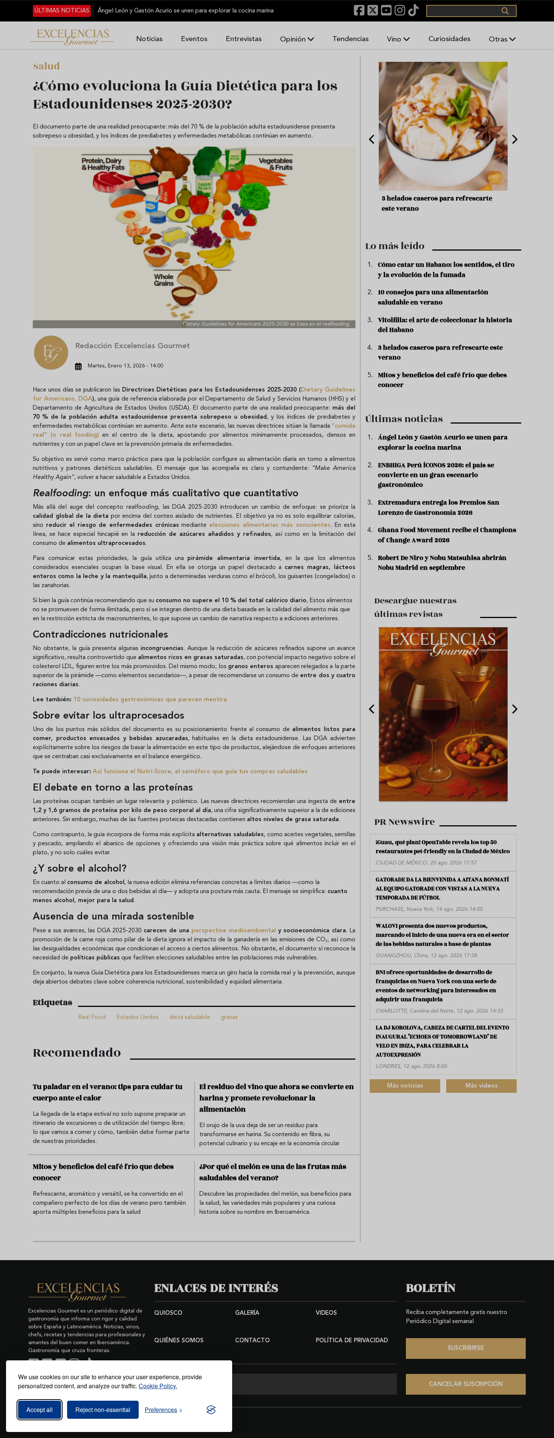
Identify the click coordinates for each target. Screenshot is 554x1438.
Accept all (39, 1409)
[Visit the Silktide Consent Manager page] (211, 1410)
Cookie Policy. (158, 1385)
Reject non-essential (102, 1409)
